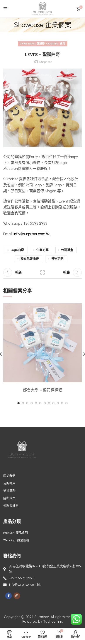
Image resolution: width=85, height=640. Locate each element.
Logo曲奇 (17, 250)
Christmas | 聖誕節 (32, 43)
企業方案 (42, 250)
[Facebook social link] (8, 595)
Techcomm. (53, 621)
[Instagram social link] (17, 595)
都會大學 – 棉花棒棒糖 (42, 390)
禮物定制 (57, 259)
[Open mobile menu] (5, 8)
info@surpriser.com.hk (32, 234)
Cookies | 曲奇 (55, 43)
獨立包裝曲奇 (29, 259)
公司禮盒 (67, 250)
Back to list (42, 272)
